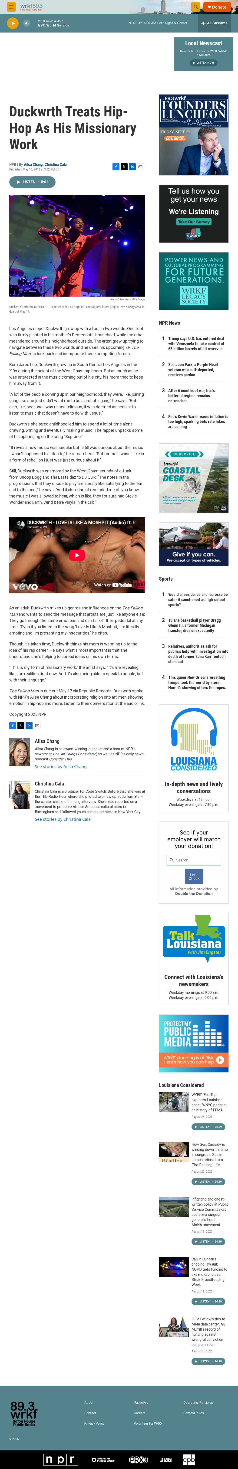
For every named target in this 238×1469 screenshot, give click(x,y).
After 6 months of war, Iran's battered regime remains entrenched (191, 395)
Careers (139, 1413)
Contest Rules (193, 1413)
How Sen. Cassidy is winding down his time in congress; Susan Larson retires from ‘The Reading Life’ (210, 1154)
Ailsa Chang (33, 164)
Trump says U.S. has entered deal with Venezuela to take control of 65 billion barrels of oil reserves (196, 343)
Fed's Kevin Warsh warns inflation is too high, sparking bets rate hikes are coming (198, 421)
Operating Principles (198, 1402)
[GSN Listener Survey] (193, 214)
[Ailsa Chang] (19, 752)
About (88, 1402)
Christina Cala (56, 164)
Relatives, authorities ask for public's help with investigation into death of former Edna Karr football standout (198, 654)
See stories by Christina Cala (63, 819)
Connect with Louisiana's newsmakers (193, 981)
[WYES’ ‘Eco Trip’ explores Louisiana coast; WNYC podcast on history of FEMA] (174, 1102)
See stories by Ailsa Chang (61, 766)
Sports (166, 579)
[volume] (27, 23)
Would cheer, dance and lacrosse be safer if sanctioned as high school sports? (198, 599)
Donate (219, 7)
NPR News (169, 323)
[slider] (34, 23)
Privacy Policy (94, 1423)
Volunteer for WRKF (148, 1423)
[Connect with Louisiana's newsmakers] (193, 940)
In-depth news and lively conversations (194, 788)
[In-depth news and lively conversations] (193, 739)
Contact (90, 1413)
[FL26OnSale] (193, 135)
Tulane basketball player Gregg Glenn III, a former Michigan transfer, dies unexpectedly (194, 625)
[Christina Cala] (19, 795)
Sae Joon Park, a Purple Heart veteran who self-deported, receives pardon (193, 369)
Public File (141, 1402)
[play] (13, 23)
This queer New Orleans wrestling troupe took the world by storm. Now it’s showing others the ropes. (197, 682)
